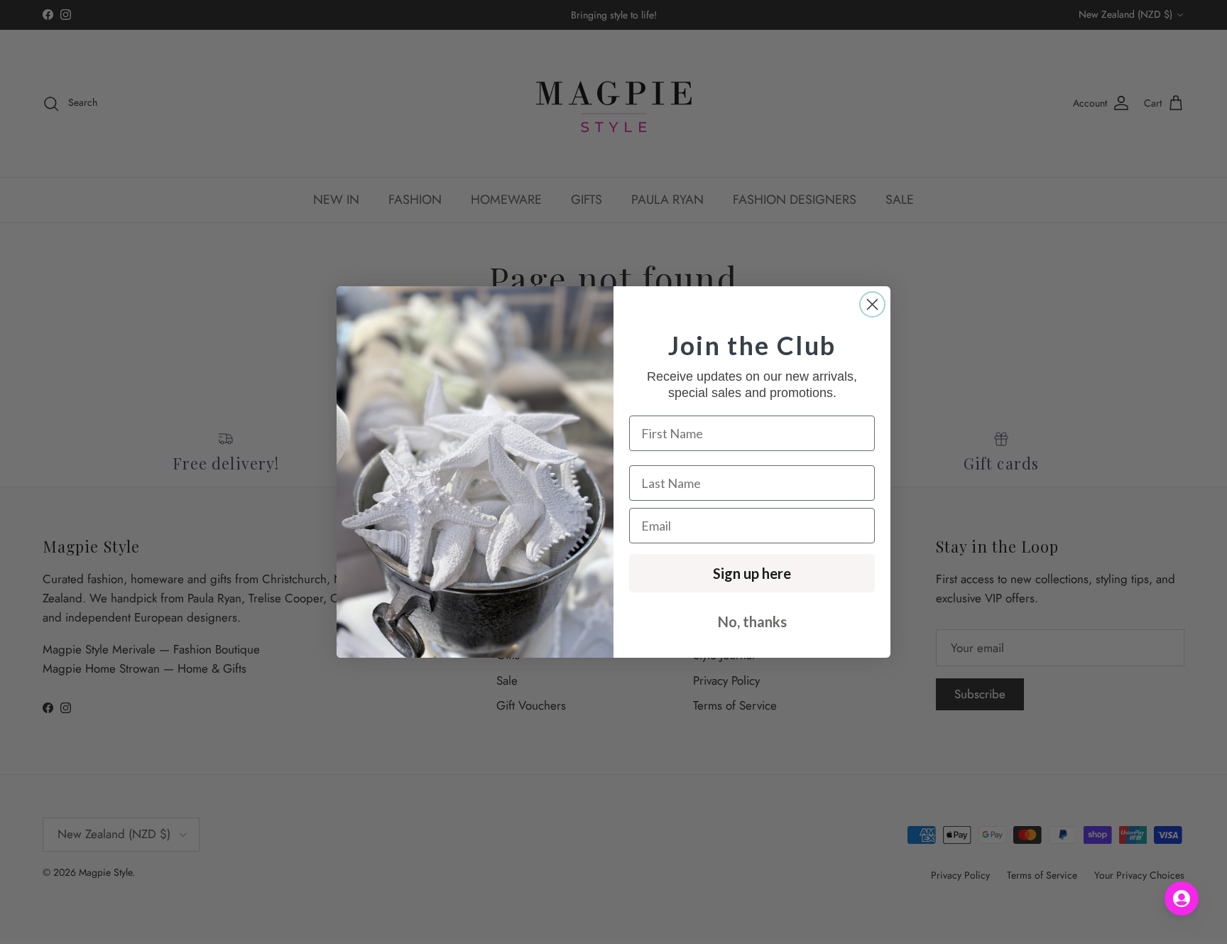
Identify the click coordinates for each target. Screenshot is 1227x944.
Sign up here (752, 573)
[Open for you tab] (1182, 898)
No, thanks (752, 621)
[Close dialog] (872, 304)
